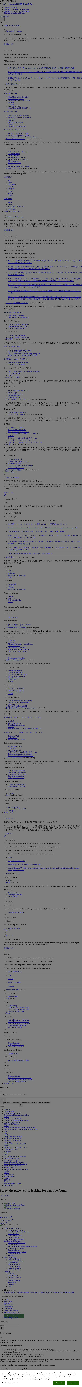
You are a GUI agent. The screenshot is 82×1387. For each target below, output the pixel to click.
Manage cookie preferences (9, 1382)
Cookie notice (72, 1375)
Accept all (59, 1383)
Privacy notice (8, 1377)
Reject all (73, 1383)
